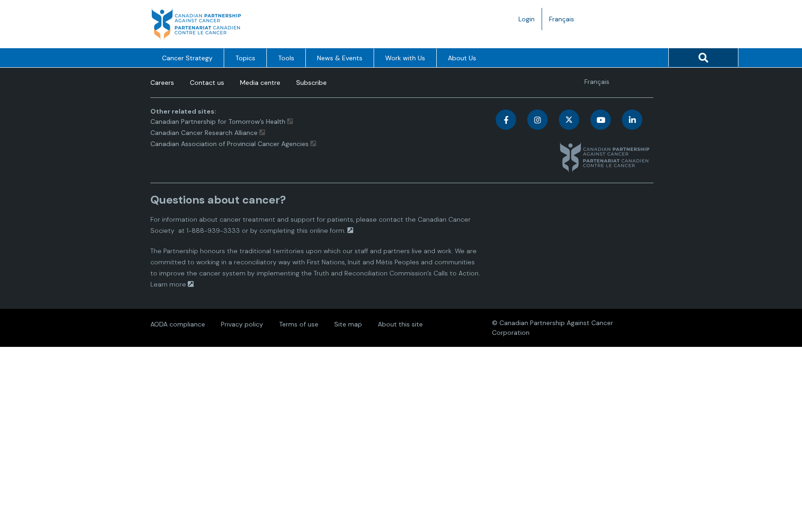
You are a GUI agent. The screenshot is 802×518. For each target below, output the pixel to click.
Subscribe (311, 82)
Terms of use (298, 324)
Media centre (260, 82)
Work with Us (405, 58)
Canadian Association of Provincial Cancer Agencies (229, 144)
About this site (400, 324)
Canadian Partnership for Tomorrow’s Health (218, 121)
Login (526, 19)
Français (565, 22)
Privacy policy (242, 324)
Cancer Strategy (187, 58)
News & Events (339, 58)
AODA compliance (177, 324)
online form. (328, 230)
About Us (462, 58)
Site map (348, 324)
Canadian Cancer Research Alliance (204, 132)
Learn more (168, 284)
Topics (245, 58)
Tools (286, 58)
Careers (162, 82)
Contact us (207, 82)
